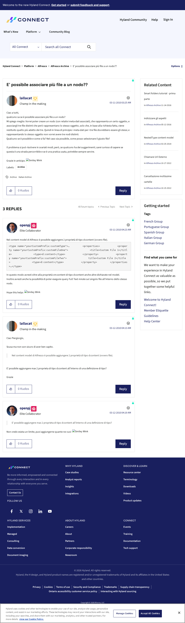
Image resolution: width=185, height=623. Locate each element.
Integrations (72, 493)
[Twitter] (21, 511)
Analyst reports (73, 479)
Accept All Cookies (150, 613)
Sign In (168, 19)
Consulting (13, 541)
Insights (69, 486)
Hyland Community (133, 20)
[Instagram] (30, 511)
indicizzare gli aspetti (155, 118)
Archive (21, 167)
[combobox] (68, 47)
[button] (11, 191)
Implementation (16, 527)
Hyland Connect (11, 66)
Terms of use (63, 587)
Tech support (130, 548)
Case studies (72, 472)
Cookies (48, 587)
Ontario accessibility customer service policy (73, 591)
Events (127, 527)
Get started (58, 5)
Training (127, 534)
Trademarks (110, 587)
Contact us (15, 493)
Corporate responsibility (78, 548)
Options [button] (175, 66)
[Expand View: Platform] (39, 31)
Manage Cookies (124, 613)
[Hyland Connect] (27, 20)
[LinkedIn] (40, 511)
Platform (29, 66)
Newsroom (71, 555)
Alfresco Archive (60, 66)
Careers (69, 527)
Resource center (132, 472)
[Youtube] (50, 511)
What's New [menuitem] (11, 32)
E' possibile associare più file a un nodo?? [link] (95, 66)
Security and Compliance (87, 587)
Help (154, 20)
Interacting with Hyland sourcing (118, 591)
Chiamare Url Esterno (155, 157)
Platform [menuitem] (31, 32)
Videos (127, 493)
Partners (69, 541)
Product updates (132, 500)
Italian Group (153, 238)
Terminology (130, 479)
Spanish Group (154, 232)
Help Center (152, 321)
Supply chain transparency (134, 587)
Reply (123, 190)
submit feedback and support (89, 5)
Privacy (37, 587)
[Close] (179, 613)
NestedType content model (159, 138)
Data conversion (16, 548)
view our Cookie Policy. (31, 619)
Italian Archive (25, 177)
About (68, 534)
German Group (154, 243)
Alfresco (42, 66)
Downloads (129, 486)
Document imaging (17, 555)
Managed (12, 534)
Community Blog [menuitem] (59, 32)
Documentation (132, 541)
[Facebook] (11, 511)
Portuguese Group (156, 227)
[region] (92, 613)
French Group (153, 221)
